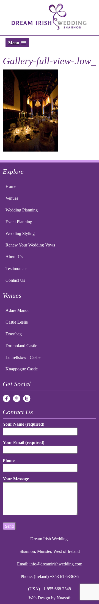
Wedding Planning (22, 210)
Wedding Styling (20, 233)
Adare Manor (17, 310)
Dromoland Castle (21, 345)
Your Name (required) (23, 424)
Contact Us (15, 280)
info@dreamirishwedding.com (55, 564)
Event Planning (19, 221)
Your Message (16, 479)
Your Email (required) (23, 442)
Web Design (39, 598)
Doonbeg (14, 334)
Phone (9, 460)
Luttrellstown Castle (23, 357)
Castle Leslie (17, 322)
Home (11, 186)
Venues (12, 198)
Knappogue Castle (22, 369)
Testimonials (16, 268)
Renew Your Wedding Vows (30, 245)
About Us (14, 256)
